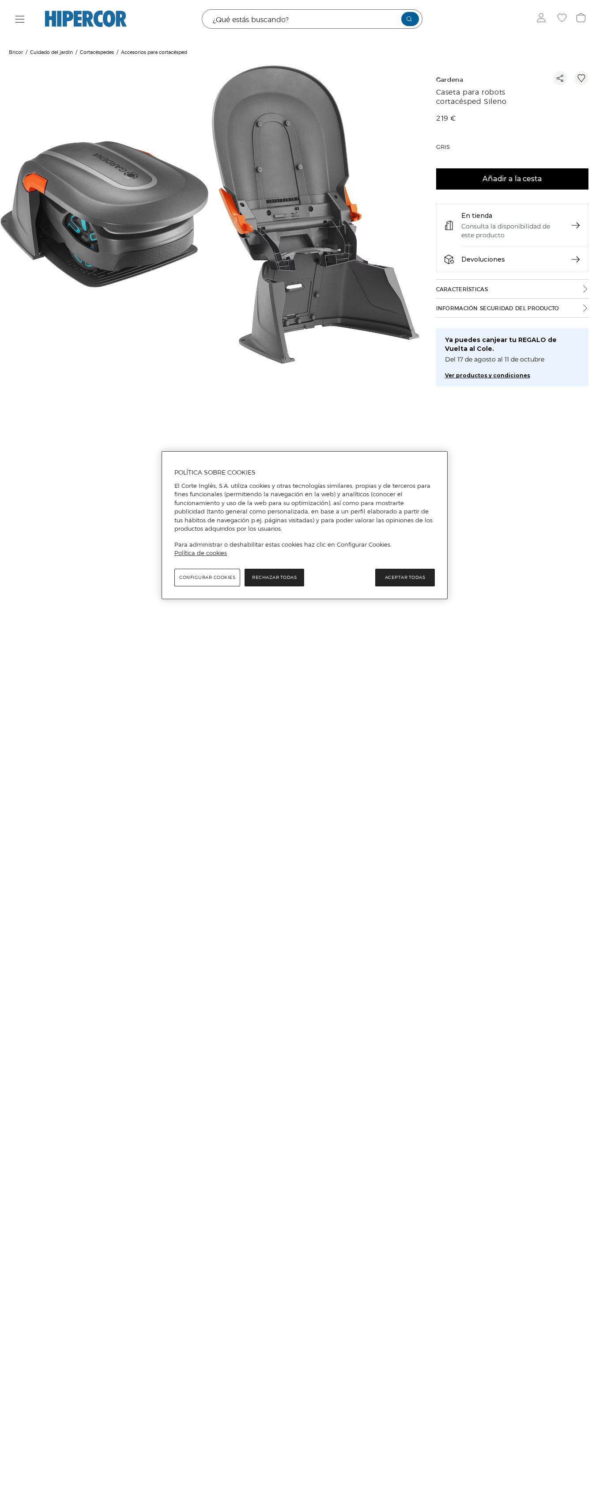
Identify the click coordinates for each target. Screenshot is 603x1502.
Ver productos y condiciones (487, 375)
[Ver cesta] (582, 19)
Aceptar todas (405, 577)
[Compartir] (560, 78)
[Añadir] (581, 78)
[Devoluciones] (575, 259)
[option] (105, 215)
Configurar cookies (207, 577)
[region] (304, 525)
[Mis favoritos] (563, 19)
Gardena (449, 80)
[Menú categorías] (20, 19)
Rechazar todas (274, 577)
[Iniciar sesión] (543, 19)
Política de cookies (200, 552)
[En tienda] (575, 225)
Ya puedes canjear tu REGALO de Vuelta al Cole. (501, 344)
